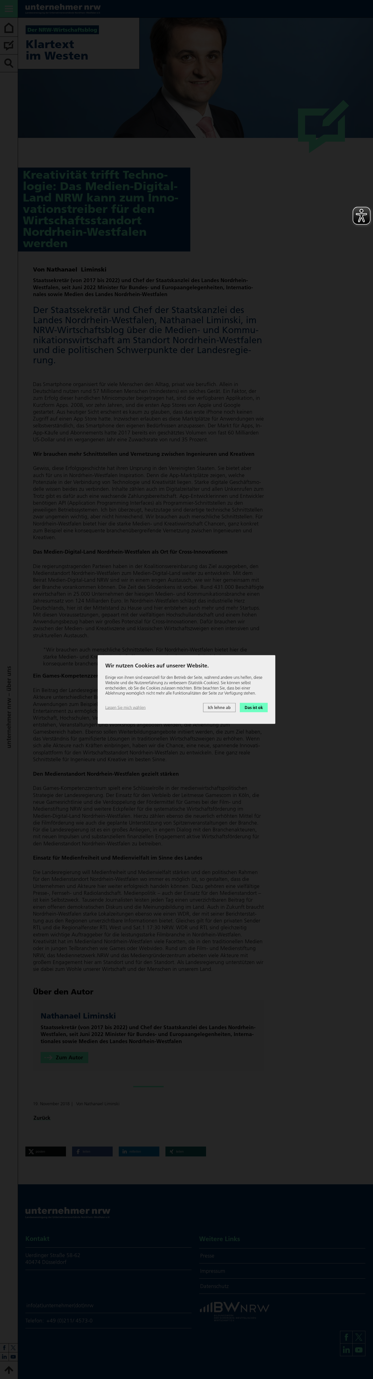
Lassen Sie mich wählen (125, 707)
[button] (45, 1151)
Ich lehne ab (219, 707)
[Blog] (9, 46)
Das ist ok (254, 707)
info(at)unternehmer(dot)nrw (59, 1305)
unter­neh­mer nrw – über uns (8, 707)
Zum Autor (69, 1058)
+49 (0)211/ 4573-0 (69, 1320)
